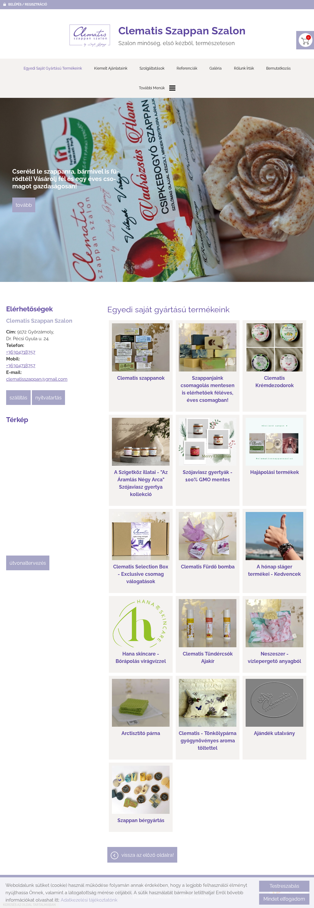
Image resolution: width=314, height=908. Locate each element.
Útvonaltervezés (28, 563)
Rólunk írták (244, 68)
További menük (152, 88)
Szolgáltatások (152, 68)
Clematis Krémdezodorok (274, 381)
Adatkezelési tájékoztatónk (89, 900)
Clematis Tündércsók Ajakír (208, 657)
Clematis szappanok (141, 378)
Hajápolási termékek (274, 472)
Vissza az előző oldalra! (147, 855)
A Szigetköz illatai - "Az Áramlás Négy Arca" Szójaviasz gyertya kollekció (141, 483)
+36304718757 (20, 352)
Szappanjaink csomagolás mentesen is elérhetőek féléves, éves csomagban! (208, 389)
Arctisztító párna (140, 733)
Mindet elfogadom (284, 899)
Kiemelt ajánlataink (110, 68)
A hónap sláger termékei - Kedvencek (274, 570)
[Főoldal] (89, 35)
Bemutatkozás (278, 68)
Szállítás (18, 398)
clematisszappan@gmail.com (36, 379)
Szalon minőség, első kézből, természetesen (182, 35)
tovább (24, 205)
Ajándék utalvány (274, 733)
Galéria (215, 68)
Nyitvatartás (48, 398)
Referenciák (187, 68)
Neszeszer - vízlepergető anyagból (274, 657)
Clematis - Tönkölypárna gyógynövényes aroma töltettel (207, 740)
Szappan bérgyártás (140, 820)
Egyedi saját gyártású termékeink (53, 68)
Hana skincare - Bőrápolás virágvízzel (141, 657)
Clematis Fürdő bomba (208, 567)
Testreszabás (284, 886)
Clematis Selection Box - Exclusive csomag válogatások (140, 574)
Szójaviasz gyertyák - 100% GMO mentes (207, 476)
